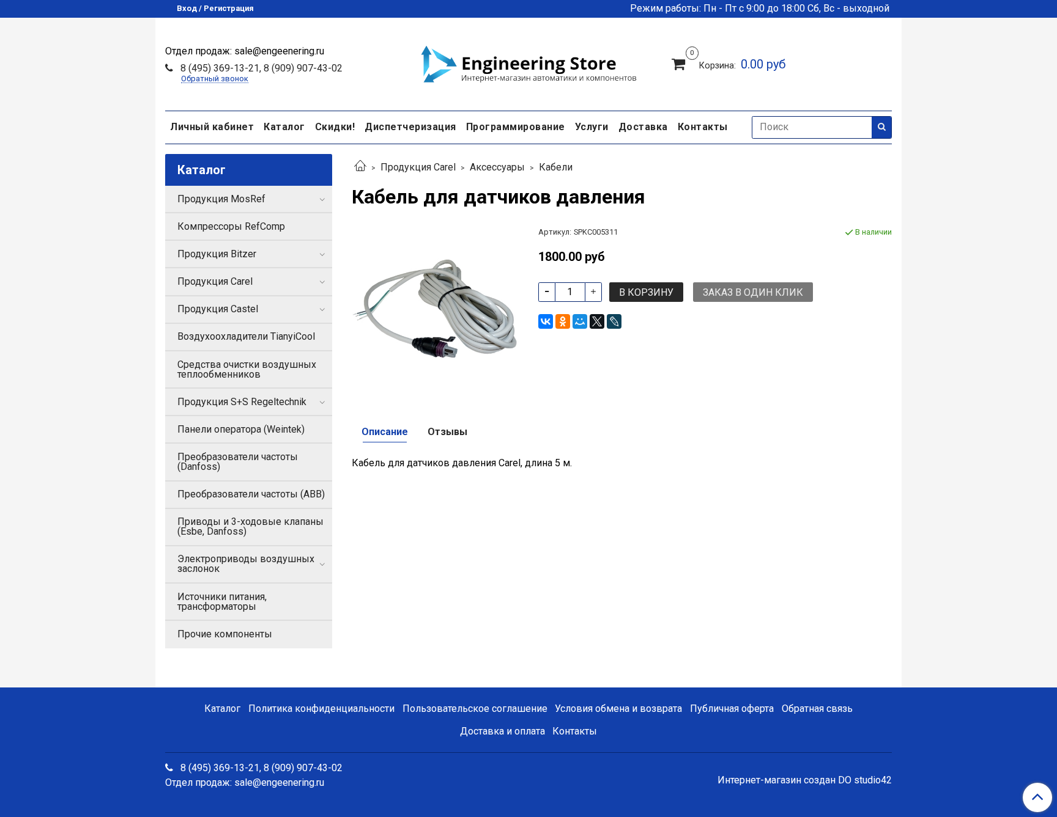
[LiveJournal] (614, 321)
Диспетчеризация (410, 127)
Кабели (556, 167)
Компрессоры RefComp (231, 226)
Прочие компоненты (224, 634)
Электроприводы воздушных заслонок (245, 563)
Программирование (515, 127)
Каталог (284, 127)
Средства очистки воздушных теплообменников (246, 369)
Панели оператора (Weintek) (241, 429)
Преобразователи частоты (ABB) (251, 494)
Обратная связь (817, 708)
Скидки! (335, 127)
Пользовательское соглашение (474, 708)
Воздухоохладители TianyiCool (246, 336)
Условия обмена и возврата (618, 708)
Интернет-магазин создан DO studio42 (805, 780)
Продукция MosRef (221, 199)
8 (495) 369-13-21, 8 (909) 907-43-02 (260, 68)
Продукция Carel (418, 167)
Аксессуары (497, 167)
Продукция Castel (217, 309)
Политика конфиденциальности (321, 708)
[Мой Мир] (580, 321)
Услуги (592, 127)
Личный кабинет (212, 127)
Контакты (703, 127)
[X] (597, 321)
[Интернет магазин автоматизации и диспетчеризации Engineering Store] (528, 62)
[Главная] (360, 167)
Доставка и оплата (502, 731)
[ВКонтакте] (545, 321)
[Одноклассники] (562, 321)
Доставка (643, 127)
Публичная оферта (732, 708)
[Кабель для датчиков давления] (435, 309)
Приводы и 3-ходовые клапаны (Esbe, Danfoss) (250, 526)
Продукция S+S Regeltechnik (241, 402)
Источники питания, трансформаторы (222, 601)
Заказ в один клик (753, 292)
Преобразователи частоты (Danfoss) (237, 461)
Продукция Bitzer (216, 254)
